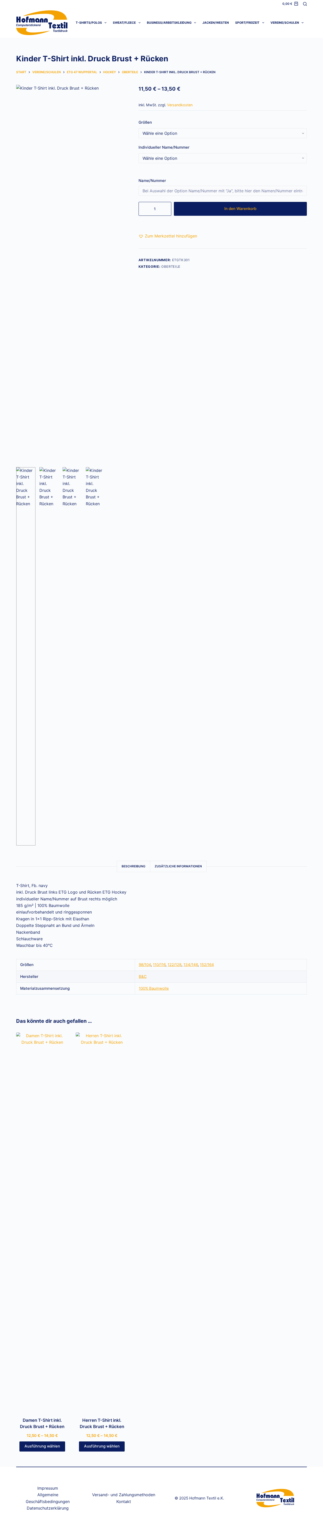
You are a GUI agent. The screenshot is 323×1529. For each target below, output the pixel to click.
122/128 (174, 964)
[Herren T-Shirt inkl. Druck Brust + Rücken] (102, 1221)
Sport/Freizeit (247, 22)
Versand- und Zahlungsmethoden (123, 1494)
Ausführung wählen (42, 1446)
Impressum (47, 1488)
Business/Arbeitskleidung (169, 22)
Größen (145, 122)
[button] (168, 236)
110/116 (159, 964)
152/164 (207, 964)
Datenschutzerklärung (48, 1508)
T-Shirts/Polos (89, 22)
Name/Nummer (153, 180)
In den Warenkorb (240, 208)
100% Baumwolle (154, 988)
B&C (143, 976)
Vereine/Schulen (285, 22)
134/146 (190, 964)
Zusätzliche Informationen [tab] (178, 866)
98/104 (145, 964)
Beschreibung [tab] (133, 866)
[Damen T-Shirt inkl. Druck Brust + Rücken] (42, 1221)
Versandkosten (180, 105)
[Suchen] (305, 4)
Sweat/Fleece (124, 22)
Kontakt (123, 1501)
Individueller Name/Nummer (164, 147)
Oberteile (170, 266)
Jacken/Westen (215, 22)
